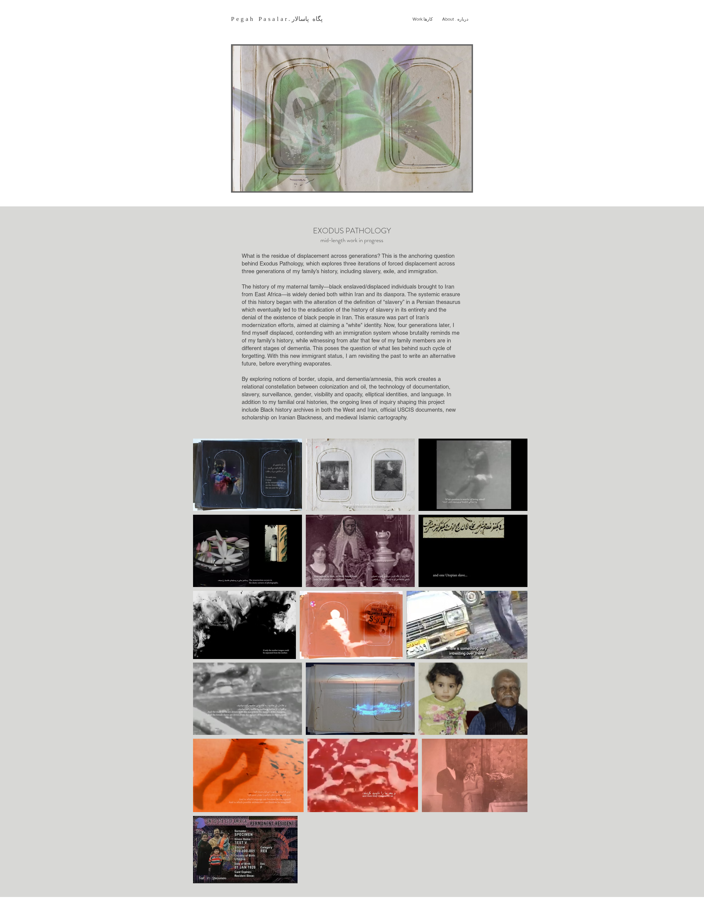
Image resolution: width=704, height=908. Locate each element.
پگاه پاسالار (307, 18)
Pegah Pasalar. (261, 18)
